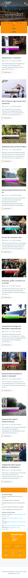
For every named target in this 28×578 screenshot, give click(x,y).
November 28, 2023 (8, 424)
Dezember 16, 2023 (8, 60)
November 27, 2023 (8, 470)
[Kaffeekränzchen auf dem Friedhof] (14, 134)
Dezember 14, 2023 (8, 149)
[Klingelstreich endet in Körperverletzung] (14, 406)
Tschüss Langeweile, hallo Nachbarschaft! (12, 509)
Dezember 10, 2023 (8, 240)
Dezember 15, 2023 (8, 106)
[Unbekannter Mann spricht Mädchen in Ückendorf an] (14, 452)
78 (20, 23)
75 (11, 23)
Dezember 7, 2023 (8, 331)
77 (17, 23)
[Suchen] (25, 490)
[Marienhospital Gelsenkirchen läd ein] (14, 177)
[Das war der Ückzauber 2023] (14, 224)
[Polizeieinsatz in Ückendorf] (14, 45)
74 (8, 23)
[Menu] (25, 3)
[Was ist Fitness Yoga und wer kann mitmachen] (14, 88)
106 (13, 25)
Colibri (18, 573)
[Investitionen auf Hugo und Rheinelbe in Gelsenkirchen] (14, 313)
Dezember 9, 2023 (8, 286)
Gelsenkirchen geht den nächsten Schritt (15, 525)
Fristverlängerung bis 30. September (10, 500)
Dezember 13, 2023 (8, 195)
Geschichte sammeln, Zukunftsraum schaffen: (13, 507)
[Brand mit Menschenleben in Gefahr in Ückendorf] (14, 361)
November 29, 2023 (8, 379)
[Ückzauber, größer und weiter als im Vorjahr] (14, 268)
